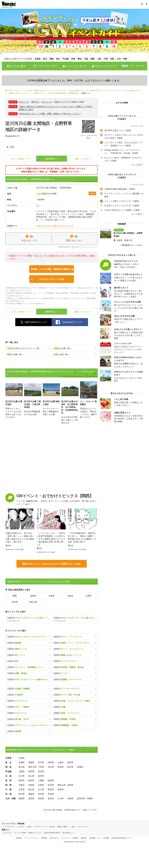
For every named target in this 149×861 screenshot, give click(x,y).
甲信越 (66, 58)
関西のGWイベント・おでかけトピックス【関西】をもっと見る (51, 563)
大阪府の (26, 636)
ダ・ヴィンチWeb (20, 833)
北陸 (86, 58)
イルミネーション (83, 827)
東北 (45, 58)
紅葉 (73, 827)
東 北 (8, 762)
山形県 (60, 762)
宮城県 (21, 762)
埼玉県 (51, 766)
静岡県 (51, 780)
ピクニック (47, 101)
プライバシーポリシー (31, 838)
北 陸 (8, 775)
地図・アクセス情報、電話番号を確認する (52, 269)
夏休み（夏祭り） (63, 827)
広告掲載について (95, 838)
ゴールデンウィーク (40, 827)
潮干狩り (35, 101)
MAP (92, 193)
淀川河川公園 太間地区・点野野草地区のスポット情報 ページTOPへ (71, 810)
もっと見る (137, 165)
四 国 (8, 794)
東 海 (8, 780)
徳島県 (41, 794)
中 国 (8, 789)
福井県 (41, 775)
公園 (11, 147)
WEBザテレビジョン (35, 833)
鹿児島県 (81, 798)
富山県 (31, 775)
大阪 (99, 58)
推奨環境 (44, 838)
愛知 (80, 58)
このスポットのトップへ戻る (51, 279)
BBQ (56, 101)
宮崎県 (70, 798)
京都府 (51, 595)
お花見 (29, 827)
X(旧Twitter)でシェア (36, 322)
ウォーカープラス (9, 827)
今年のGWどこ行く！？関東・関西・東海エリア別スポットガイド (50, 113)
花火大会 (52, 827)
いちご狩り (20, 827)
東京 (58, 58)
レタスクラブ (7, 833)
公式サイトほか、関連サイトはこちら (53, 225)
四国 (112, 58)
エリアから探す (17, 66)
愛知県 (21, 780)
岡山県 (31, 789)
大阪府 (10, 136)
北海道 (37, 58)
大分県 (60, 798)
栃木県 (70, 766)
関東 (52, 58)
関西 (93, 58)
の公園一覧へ (62, 348)
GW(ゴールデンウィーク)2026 (18, 58)
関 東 (8, 766)
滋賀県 (33, 595)
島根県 (60, 789)
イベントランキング (76, 66)
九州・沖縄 (122, 58)
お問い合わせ (54, 838)
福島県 (70, 762)
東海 (73, 58)
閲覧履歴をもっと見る (131, 245)
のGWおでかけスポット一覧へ (24, 348)
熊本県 (51, 798)
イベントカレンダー (46, 65)
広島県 (21, 789)
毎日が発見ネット (68, 833)
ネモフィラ (24, 101)
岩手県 (41, 762)
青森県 (31, 762)
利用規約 (19, 838)
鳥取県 (51, 789)
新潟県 (41, 771)
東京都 (21, 766)
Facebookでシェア (72, 322)
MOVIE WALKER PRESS (52, 833)
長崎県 (41, 798)
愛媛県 (31, 794)
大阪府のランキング (27, 619)
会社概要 (106, 838)
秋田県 (51, 762)
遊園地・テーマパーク (132, 65)
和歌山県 (33, 601)
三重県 (41, 780)
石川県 (21, 775)
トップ (20, 158)
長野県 (31, 771)
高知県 (51, 794)
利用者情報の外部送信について (121, 838)
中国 (106, 58)
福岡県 (21, 798)
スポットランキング (105, 66)
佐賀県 (31, 798)
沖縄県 (90, 798)
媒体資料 (84, 838)
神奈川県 (32, 766)
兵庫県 (88, 595)
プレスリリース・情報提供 (69, 838)
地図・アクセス (81, 158)
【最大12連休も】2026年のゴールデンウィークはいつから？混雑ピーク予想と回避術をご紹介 (56, 108)
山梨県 (21, 771)
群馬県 (60, 766)
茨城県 (80, 766)
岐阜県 (31, 780)
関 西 (8, 785)
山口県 (41, 789)
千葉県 (41, 766)
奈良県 (15, 601)
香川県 (21, 794)
